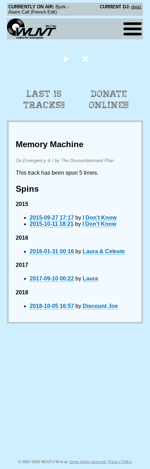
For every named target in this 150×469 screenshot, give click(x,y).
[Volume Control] (86, 58)
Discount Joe (100, 306)
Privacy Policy (120, 462)
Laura (90, 278)
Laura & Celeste (104, 251)
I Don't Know (100, 218)
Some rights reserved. (88, 462)
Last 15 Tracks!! (44, 99)
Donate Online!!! (109, 99)
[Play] (66, 58)
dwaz (136, 6)
